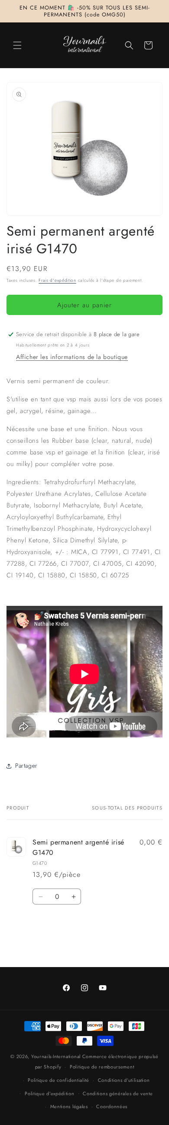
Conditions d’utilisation (124, 1080)
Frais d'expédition (57, 280)
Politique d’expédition (49, 1093)
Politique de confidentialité (58, 1080)
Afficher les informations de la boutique (72, 357)
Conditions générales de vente (118, 1093)
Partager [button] (26, 765)
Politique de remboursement (102, 1066)
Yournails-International (56, 1056)
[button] (17, 45)
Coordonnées (111, 1106)
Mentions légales (69, 1106)
